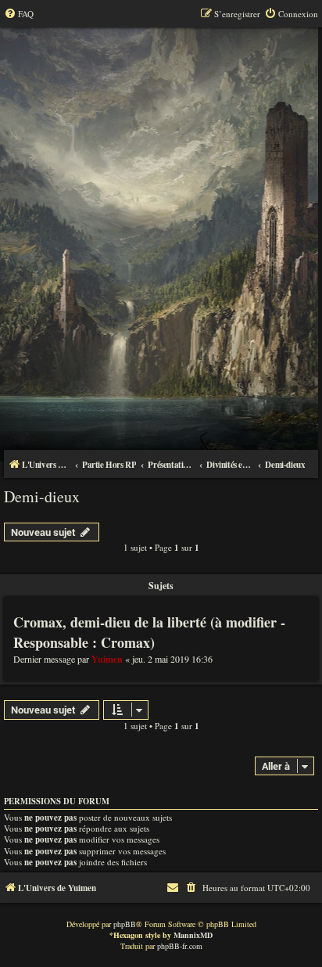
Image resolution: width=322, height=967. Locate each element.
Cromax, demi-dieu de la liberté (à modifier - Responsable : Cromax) (149, 632)
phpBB (124, 923)
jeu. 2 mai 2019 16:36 (172, 658)
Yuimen (107, 659)
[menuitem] (19, 14)
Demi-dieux (42, 496)
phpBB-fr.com (179, 945)
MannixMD (193, 934)
